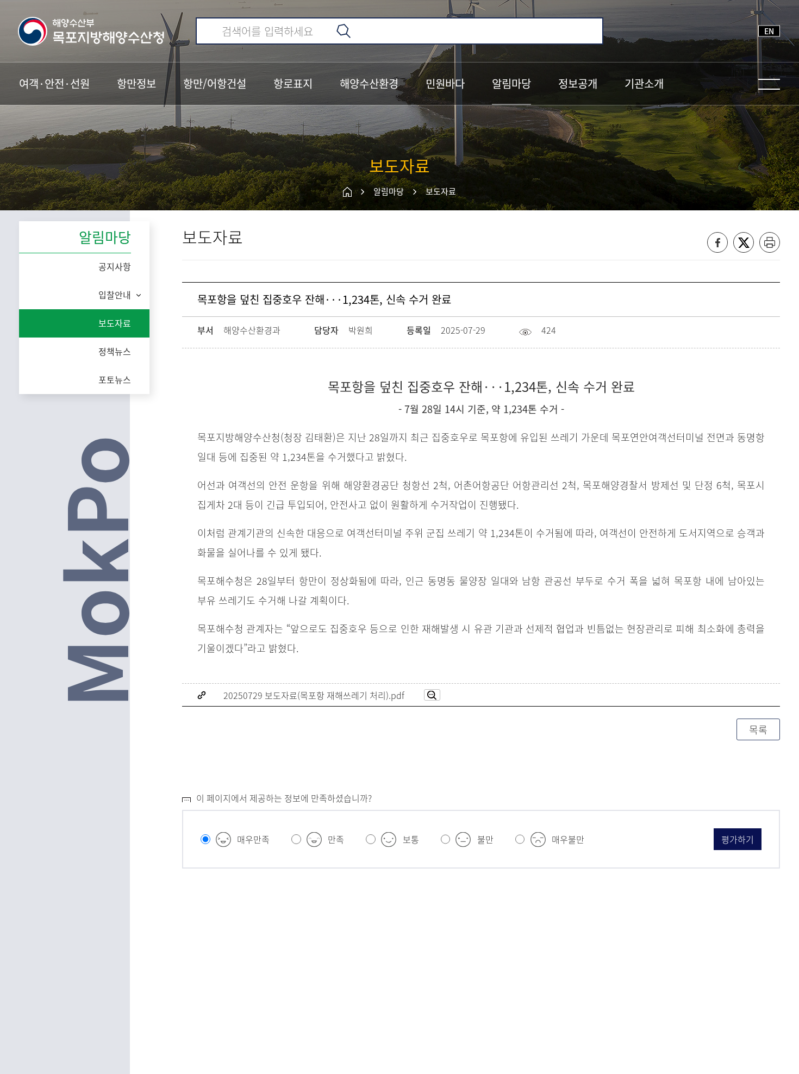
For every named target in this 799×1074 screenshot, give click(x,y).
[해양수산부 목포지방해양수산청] (92, 31)
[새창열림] (432, 695)
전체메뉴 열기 (769, 84)
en (769, 31)
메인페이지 (347, 192)
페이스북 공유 (717, 242)
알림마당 (388, 192)
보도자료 (441, 192)
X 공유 (743, 242)
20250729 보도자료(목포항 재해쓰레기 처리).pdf (313, 695)
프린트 (769, 242)
